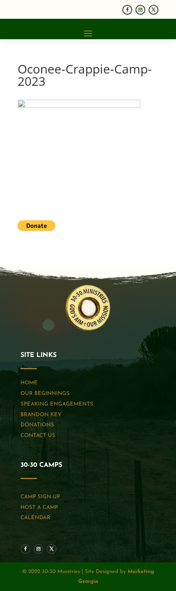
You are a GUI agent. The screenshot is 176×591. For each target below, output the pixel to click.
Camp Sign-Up (40, 497)
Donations (37, 425)
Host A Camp (39, 507)
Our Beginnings (45, 393)
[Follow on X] (153, 10)
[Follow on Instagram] (140, 10)
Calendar (35, 517)
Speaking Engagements (56, 404)
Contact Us (37, 435)
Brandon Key (40, 414)
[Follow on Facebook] (127, 10)
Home (29, 383)
